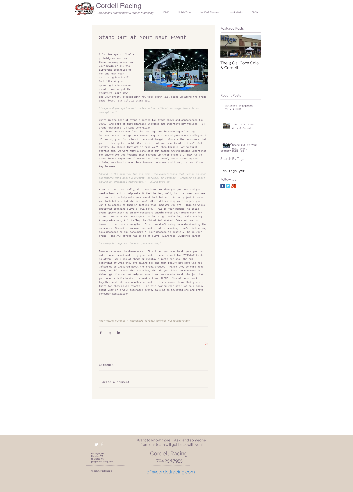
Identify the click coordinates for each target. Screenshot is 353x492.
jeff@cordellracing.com (102, 461)
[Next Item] (255, 46)
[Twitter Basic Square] (228, 186)
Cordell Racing (118, 6)
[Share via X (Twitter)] (109, 332)
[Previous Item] (226, 46)
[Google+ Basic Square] (233, 186)
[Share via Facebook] (100, 332)
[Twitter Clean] (96, 444)
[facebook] (102, 444)
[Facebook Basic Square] (222, 186)
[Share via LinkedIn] (118, 332)
